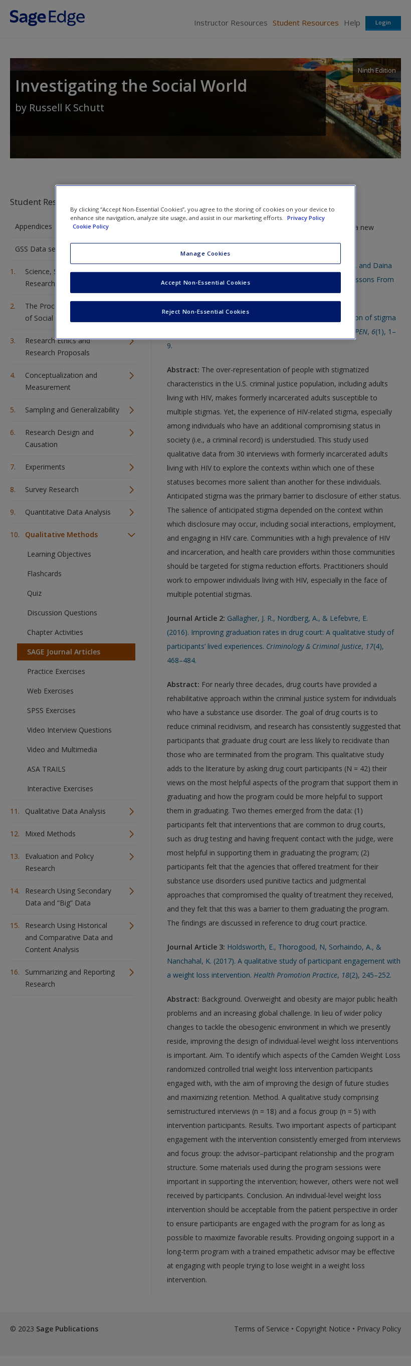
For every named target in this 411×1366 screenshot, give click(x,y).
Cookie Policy (91, 226)
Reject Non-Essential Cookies (206, 311)
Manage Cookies (205, 253)
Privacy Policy (306, 217)
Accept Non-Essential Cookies (206, 282)
